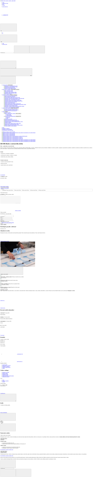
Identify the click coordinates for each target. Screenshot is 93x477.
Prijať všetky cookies (4, 438)
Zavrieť (2, 224)
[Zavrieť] (8, 417)
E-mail (1, 223)
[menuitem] (2, 32)
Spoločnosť (2, 220)
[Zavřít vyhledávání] (37, 49)
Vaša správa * (2, 216)
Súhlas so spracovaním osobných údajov (8, 222)
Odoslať (5, 224)
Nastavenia (2, 439)
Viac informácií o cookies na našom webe (6, 449)
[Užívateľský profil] (7, 60)
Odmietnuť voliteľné (3, 452)
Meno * (1, 217)
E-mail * (1, 218)
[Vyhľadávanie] (21, 49)
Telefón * (1, 219)
